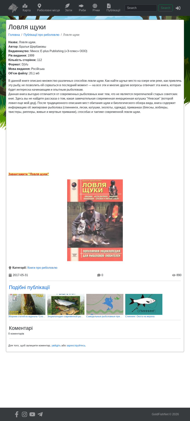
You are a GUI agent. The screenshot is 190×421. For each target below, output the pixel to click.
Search (165, 7)
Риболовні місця (48, 10)
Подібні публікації (29, 287)
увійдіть (56, 345)
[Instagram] (23, 414)
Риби (82, 10)
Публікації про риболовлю (41, 34)
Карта (27, 10)
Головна (14, 34)
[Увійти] (178, 8)
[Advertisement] (95, 143)
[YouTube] (31, 414)
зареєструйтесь (76, 345)
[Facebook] (16, 414)
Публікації (113, 10)
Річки (96, 10)
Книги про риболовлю (42, 267)
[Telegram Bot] (39, 414)
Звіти (68, 10)
